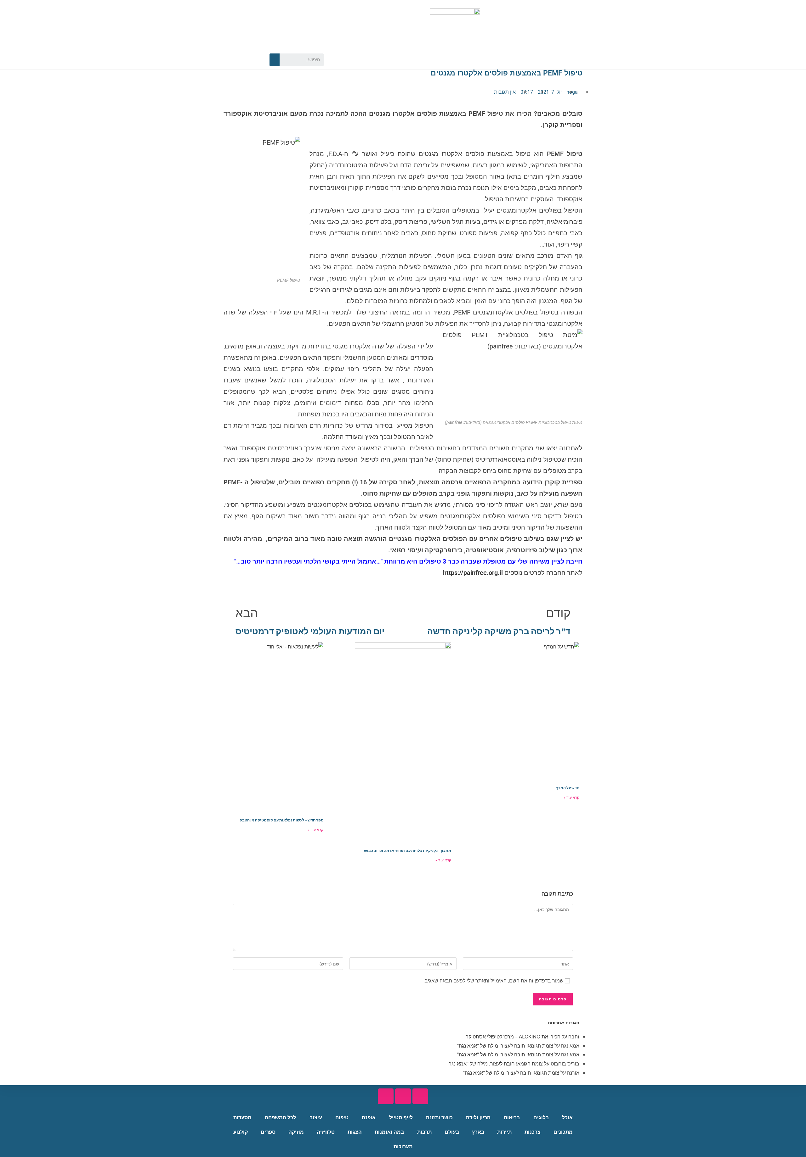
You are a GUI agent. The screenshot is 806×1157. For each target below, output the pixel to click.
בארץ (478, 1132)
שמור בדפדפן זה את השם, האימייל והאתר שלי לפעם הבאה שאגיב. (493, 980)
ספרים (268, 1132)
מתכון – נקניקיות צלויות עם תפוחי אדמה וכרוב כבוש (407, 850)
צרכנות (533, 1132)
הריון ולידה (478, 1118)
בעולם (452, 1132)
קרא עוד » (571, 797)
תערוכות (403, 1146)
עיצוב (315, 1118)
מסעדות (242, 1118)
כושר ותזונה (439, 1118)
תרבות (424, 1132)
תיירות (504, 1132)
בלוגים (541, 1118)
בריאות (512, 1118)
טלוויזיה (326, 1132)
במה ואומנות (389, 1132)
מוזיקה (296, 1132)
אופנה (369, 1118)
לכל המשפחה (280, 1118)
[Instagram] (233, 60)
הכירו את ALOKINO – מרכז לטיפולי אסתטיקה (512, 1036)
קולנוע (240, 1132)
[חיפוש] (275, 59)
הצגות (355, 1132)
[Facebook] (255, 60)
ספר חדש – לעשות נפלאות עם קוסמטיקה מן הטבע (281, 820)
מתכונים (563, 1132)
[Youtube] (244, 60)
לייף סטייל (401, 1118)
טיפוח (342, 1118)
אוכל (567, 1118)
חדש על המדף (567, 787)
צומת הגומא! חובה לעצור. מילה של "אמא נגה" (505, 1045)
